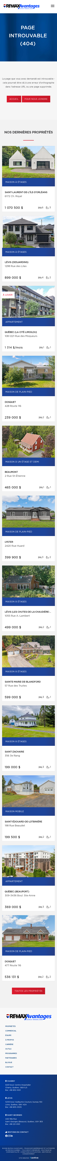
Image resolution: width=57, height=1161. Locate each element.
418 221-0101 (14, 1124)
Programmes (11, 1053)
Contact (9, 1067)
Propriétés (10, 1026)
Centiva (34, 1158)
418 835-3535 (15, 1107)
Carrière (9, 1044)
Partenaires (11, 1058)
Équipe (8, 1035)
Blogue (8, 1062)
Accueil (14, 99)
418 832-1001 (15, 1090)
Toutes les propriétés (29, 991)
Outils (8, 1049)
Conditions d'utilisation (31, 1152)
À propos (9, 1040)
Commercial (10, 1031)
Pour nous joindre (36, 99)
